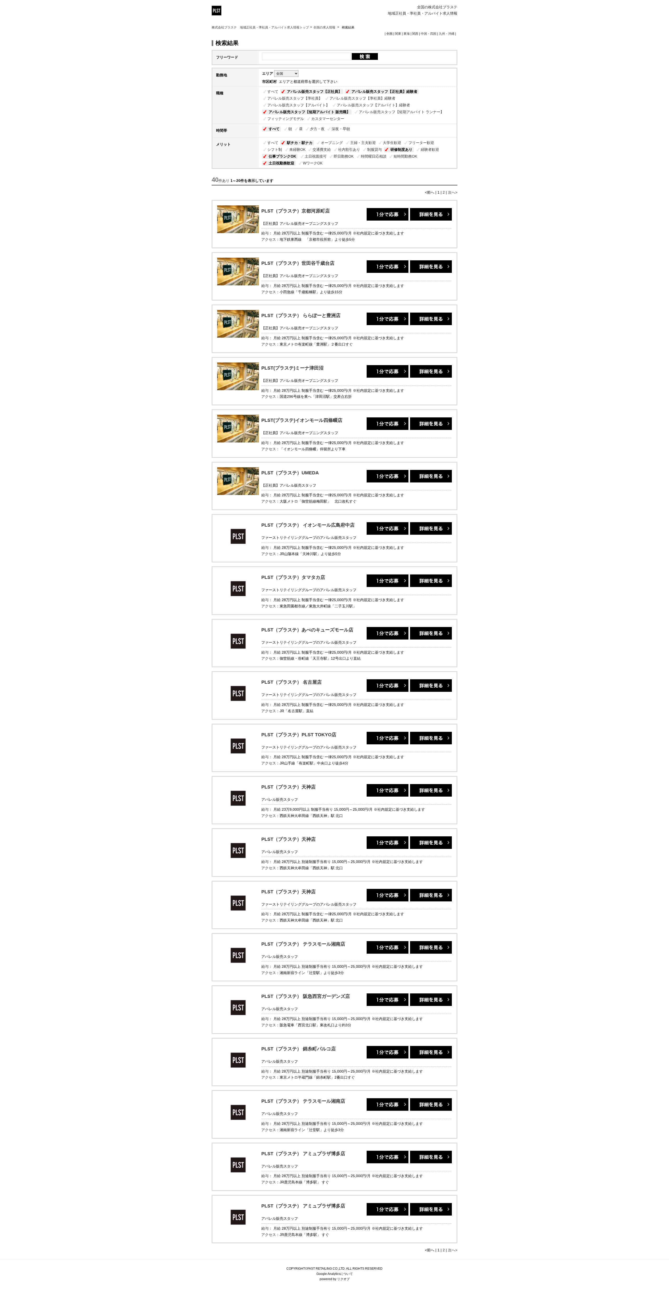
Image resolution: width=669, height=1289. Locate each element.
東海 (406, 34)
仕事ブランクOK (282, 156)
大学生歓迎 (392, 143)
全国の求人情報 (324, 27)
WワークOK (312, 163)
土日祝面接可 (316, 156)
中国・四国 (428, 34)
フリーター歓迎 (421, 143)
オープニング (332, 143)
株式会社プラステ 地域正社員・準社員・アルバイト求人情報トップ (260, 27)
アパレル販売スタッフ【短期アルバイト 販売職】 (309, 112)
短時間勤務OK (405, 156)
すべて (272, 91)
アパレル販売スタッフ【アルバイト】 (298, 105)
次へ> (452, 192)
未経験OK (297, 149)
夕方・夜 (317, 129)
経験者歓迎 (430, 149)
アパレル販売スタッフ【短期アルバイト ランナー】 (401, 112)
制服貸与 (374, 149)
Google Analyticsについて (334, 1274)
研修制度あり (401, 149)
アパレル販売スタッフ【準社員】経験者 (362, 98)
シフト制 (274, 149)
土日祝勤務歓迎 (281, 163)
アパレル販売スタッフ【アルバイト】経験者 (373, 105)
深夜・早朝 (341, 129)
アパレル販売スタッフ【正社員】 (314, 91)
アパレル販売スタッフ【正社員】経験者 (384, 91)
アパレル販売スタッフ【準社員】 (294, 98)
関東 (398, 34)
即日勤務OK (344, 156)
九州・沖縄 (446, 34)
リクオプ (343, 1279)
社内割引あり (349, 149)
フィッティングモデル (285, 119)
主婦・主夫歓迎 (363, 143)
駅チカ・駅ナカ (300, 143)
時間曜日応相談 (374, 156)
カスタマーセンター (327, 119)
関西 (415, 34)
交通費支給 (322, 149)
